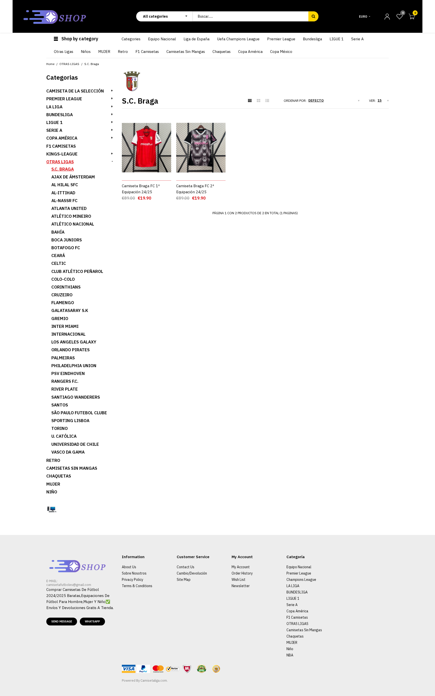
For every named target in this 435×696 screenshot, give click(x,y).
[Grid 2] (258, 101)
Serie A (292, 605)
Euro (363, 16)
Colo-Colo (63, 279)
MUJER (53, 484)
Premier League (298, 573)
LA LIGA (54, 107)
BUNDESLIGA (59, 114)
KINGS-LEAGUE (62, 154)
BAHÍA (57, 232)
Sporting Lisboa (70, 420)
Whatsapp (92, 621)
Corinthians (66, 287)
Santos (59, 405)
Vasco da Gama (68, 452)
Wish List (238, 579)
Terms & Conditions (137, 586)
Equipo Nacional (298, 567)
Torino (59, 428)
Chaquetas (58, 476)
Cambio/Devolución (192, 573)
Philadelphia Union (73, 365)
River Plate (64, 389)
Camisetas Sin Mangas (71, 468)
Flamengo (62, 302)
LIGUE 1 (54, 122)
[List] (267, 101)
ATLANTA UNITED (69, 208)
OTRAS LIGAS (60, 162)
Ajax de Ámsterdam (73, 177)
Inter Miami (65, 326)
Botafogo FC (65, 247)
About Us (129, 567)
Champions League (301, 579)
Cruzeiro (61, 295)
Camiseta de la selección (75, 91)
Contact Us (185, 567)
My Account (241, 567)
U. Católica (64, 436)
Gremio (59, 318)
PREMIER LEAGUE (64, 99)
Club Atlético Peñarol (77, 271)
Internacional (68, 334)
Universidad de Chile (75, 444)
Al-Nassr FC (64, 200)
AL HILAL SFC (64, 184)
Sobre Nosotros (134, 573)
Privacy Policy (132, 579)
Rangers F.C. (64, 381)
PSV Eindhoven (68, 373)
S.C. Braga (62, 169)
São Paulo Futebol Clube (79, 413)
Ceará (58, 255)
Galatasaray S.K (69, 310)
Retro (53, 460)
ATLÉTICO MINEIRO (71, 216)
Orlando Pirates (70, 350)
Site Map (184, 579)
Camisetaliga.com (153, 680)
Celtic (58, 263)
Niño (51, 492)
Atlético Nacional (72, 224)
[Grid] (250, 101)
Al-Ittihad (63, 193)
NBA (289, 655)
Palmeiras (63, 358)
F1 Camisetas (61, 146)
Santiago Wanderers (75, 397)
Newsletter (241, 586)
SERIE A (54, 130)
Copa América (61, 138)
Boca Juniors (66, 240)
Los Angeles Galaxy (73, 342)
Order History (242, 573)
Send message (61, 621)
